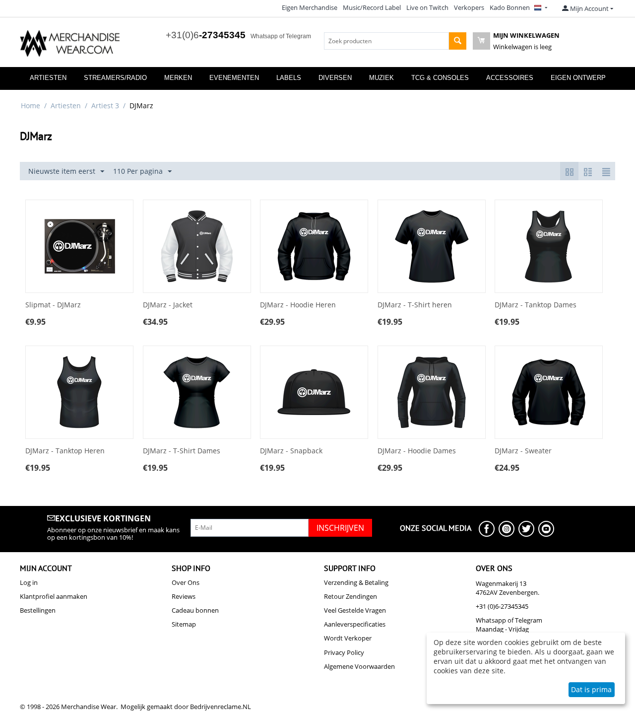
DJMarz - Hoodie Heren (298, 305)
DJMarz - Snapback (291, 451)
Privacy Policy (344, 652)
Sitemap (184, 624)
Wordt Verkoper (348, 638)
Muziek (381, 77)
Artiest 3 (105, 105)
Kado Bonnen (510, 7)
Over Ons (185, 582)
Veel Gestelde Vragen (355, 610)
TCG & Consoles (440, 77)
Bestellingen (38, 610)
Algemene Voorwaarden (359, 666)
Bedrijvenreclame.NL (220, 706)
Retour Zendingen (350, 596)
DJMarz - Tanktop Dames (535, 305)
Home (30, 105)
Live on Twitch (427, 7)
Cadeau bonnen (195, 610)
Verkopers (469, 7)
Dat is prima (591, 689)
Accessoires (509, 77)
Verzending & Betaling (356, 582)
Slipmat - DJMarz (53, 305)
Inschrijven (340, 527)
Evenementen (234, 77)
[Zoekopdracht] (457, 41)
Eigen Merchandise (309, 7)
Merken (178, 77)
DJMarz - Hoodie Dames (417, 451)
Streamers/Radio (115, 77)
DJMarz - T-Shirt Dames (181, 451)
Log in (29, 582)
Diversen (335, 77)
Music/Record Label (372, 7)
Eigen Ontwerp (578, 77)
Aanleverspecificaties (354, 624)
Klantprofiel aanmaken (53, 596)
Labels (288, 77)
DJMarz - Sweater (523, 451)
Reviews (183, 596)
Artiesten (48, 77)
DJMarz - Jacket (167, 305)
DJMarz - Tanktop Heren (65, 451)
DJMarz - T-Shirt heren (415, 305)
